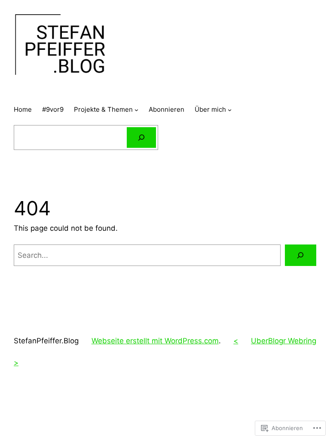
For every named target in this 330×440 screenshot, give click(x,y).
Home (23, 109)
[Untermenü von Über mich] (230, 110)
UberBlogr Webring (283, 340)
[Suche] (141, 137)
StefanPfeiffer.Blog (46, 340)
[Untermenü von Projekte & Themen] (136, 110)
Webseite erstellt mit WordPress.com (155, 340)
